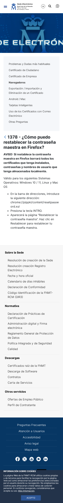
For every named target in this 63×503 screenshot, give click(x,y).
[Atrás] (5, 137)
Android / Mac (17, 99)
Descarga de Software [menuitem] (22, 371)
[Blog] (38, 459)
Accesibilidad (31, 437)
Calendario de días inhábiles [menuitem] (26, 281)
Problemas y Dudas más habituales (29, 64)
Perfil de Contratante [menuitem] (22, 405)
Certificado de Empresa (23, 76)
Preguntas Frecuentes (31, 425)
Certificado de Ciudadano (24, 70)
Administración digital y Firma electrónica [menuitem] (27, 326)
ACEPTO (31, 497)
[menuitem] (31, 252)
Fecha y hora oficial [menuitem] (20, 276)
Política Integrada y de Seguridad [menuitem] (30, 343)
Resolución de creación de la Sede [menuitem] (30, 260)
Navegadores (17, 82)
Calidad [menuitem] (13, 349)
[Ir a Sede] (21, 6)
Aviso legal (31, 443)
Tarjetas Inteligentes (21, 105)
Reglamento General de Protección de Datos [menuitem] (30, 335)
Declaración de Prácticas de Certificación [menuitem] (26, 316)
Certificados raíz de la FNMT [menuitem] (27, 365)
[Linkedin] (45, 459)
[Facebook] (17, 459)
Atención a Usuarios (32, 431)
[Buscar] (49, 6)
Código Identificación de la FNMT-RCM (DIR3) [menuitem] (30, 295)
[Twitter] (24, 459)
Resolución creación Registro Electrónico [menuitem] (27, 268)
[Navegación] (5, 7)
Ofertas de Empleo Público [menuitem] (25, 399)
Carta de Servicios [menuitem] (20, 382)
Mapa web (31, 449)
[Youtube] (31, 459)
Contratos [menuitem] (14, 377)
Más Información (26, 490)
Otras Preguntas (18, 121)
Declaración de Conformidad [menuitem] (26, 287)
